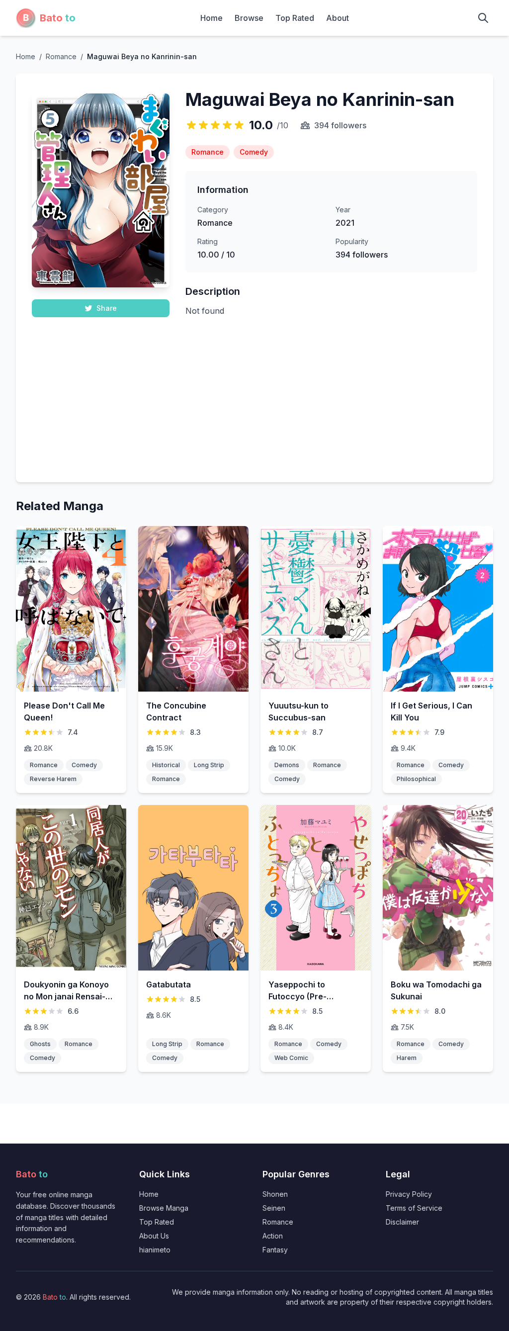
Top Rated (294, 18)
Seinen (273, 1208)
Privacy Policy (409, 1194)
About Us (154, 1236)
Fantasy (275, 1249)
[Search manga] (483, 18)
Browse (249, 18)
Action (272, 1236)
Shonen (275, 1194)
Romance (277, 1222)
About (337, 18)
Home (211, 18)
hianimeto (154, 1249)
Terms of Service (414, 1208)
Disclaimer (402, 1222)
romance (61, 56)
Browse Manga (163, 1208)
